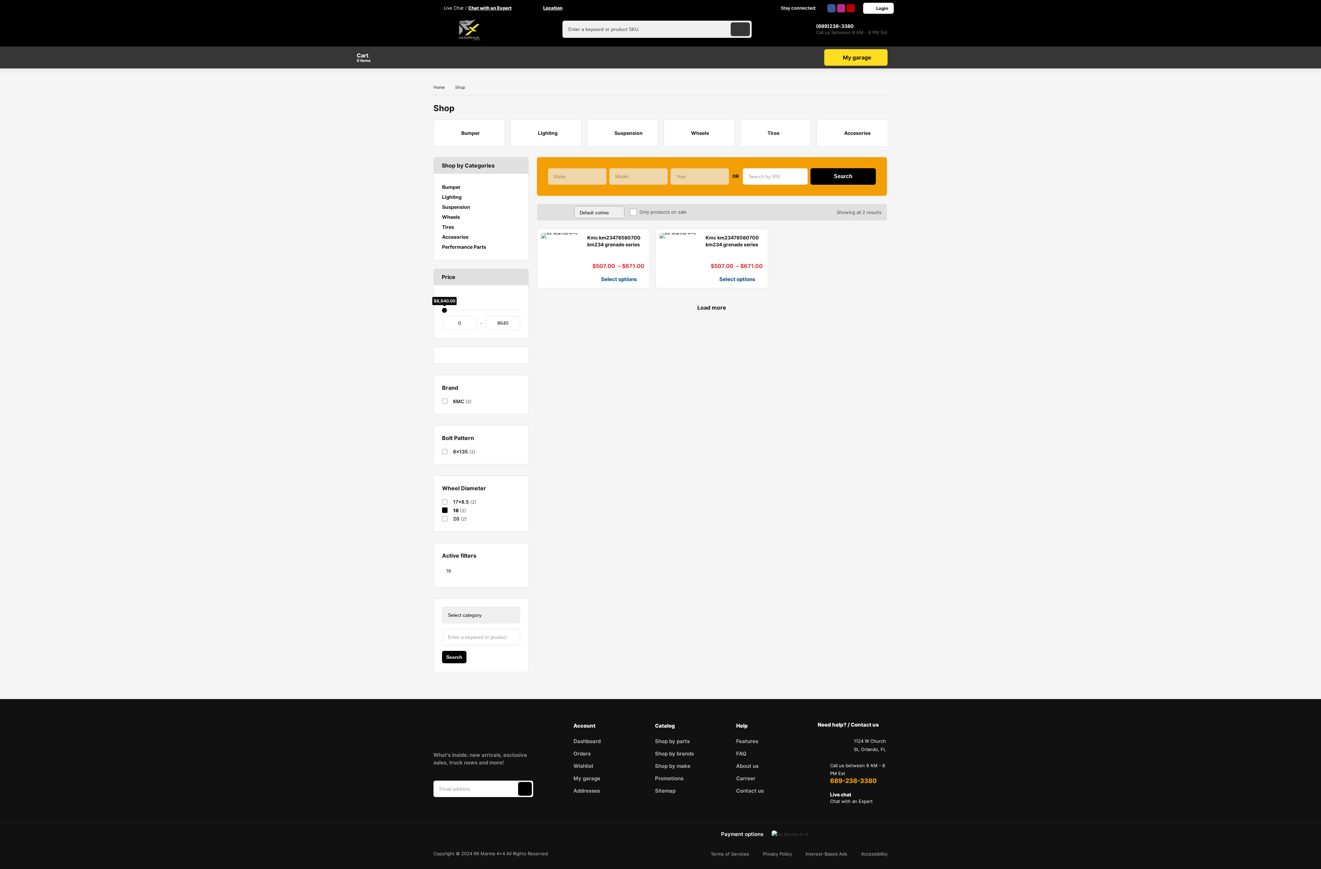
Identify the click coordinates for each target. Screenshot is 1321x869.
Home (439, 87)
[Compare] (556, 280)
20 (456, 519)
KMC (458, 401)
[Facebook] (831, 8)
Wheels (451, 217)
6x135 (460, 451)
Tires (448, 227)
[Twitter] (499, 731)
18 (456, 510)
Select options (619, 279)
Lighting (452, 197)
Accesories (455, 237)
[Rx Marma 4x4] (467, 29)
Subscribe (525, 789)
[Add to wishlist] (545, 280)
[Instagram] (841, 8)
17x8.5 (461, 502)
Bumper (451, 187)
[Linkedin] (478, 731)
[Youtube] (851, 8)
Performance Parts (464, 247)
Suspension (456, 207)
